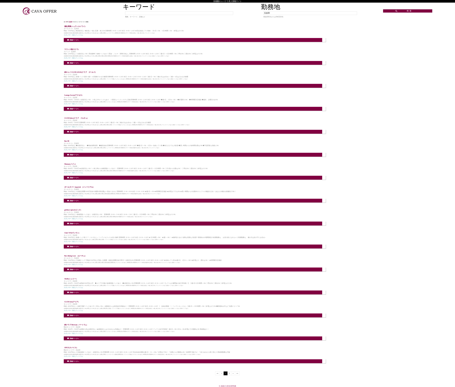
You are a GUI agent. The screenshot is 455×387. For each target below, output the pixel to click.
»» (237, 373)
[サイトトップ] (40, 11)
